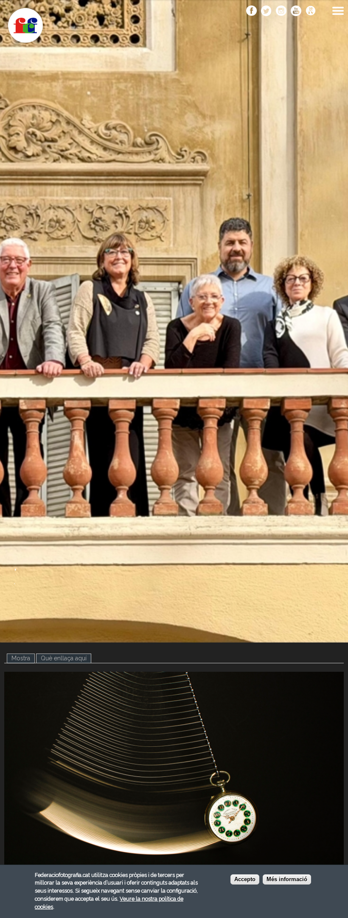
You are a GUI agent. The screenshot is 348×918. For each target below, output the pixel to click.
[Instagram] (281, 11)
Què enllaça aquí (64, 658)
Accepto (244, 879)
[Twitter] (266, 11)
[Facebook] (251, 11)
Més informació (287, 879)
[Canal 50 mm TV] (310, 11)
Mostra (23, 658)
